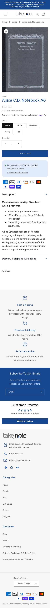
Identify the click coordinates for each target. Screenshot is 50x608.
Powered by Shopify (40, 604)
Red (18, 132)
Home (4, 22)
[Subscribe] (41, 392)
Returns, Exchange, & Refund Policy (19, 553)
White (19, 125)
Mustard (34, 126)
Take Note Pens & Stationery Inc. (20, 604)
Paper (5, 485)
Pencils (6, 491)
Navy (9, 132)
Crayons (6, 516)
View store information (17, 172)
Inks (4, 497)
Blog (5, 534)
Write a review (25, 421)
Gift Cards (7, 504)
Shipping (5, 110)
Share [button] (7, 271)
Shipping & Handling (12, 546)
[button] (5, 14)
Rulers (5, 510)
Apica (14, 22)
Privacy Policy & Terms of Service (18, 559)
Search (6, 540)
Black (7, 125)
